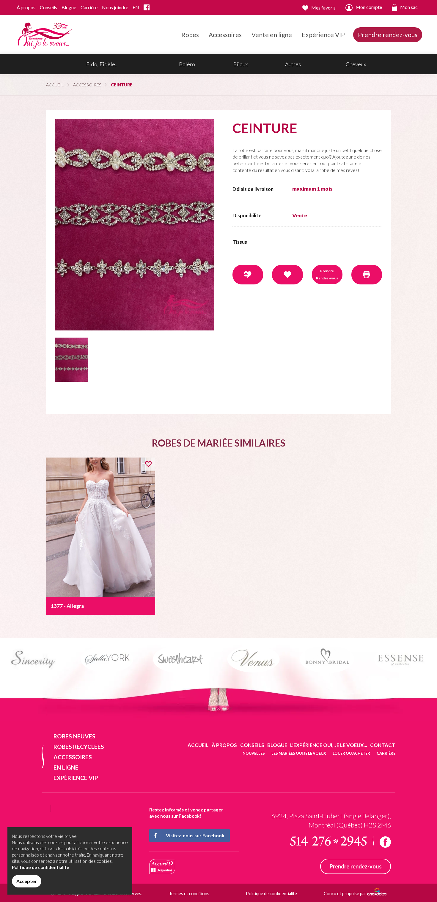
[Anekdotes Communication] (376, 894)
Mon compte (369, 7)
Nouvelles (254, 753)
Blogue (69, 7)
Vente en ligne (271, 34)
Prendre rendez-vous (387, 34)
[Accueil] (44, 34)
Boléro (187, 64)
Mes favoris (323, 7)
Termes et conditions (189, 893)
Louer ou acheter (351, 753)
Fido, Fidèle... (102, 64)
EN (136, 7)
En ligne (66, 767)
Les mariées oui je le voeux (298, 753)
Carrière (89, 7)
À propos (26, 7)
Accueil (55, 84)
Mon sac (409, 7)
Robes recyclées (79, 746)
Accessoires (225, 34)
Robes (190, 34)
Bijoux (240, 64)
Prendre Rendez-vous (327, 274)
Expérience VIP (323, 34)
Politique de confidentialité (271, 893)
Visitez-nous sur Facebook (195, 835)
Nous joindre (115, 7)
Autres (293, 64)
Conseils (48, 7)
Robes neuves (74, 736)
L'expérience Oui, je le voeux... (328, 745)
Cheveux (356, 64)
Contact (382, 745)
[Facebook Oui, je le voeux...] (146, 7)
